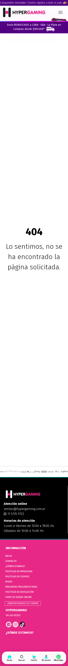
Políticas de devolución (19, 592)
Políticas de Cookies (17, 576)
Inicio (8, 556)
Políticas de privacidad (18, 571)
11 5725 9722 (15, 514)
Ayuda (8, 581)
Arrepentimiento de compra (22, 603)
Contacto (11, 561)
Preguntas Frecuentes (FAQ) (21, 586)
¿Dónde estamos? (15, 566)
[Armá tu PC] (58, 20)
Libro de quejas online (18, 597)
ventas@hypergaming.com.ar (24, 509)
